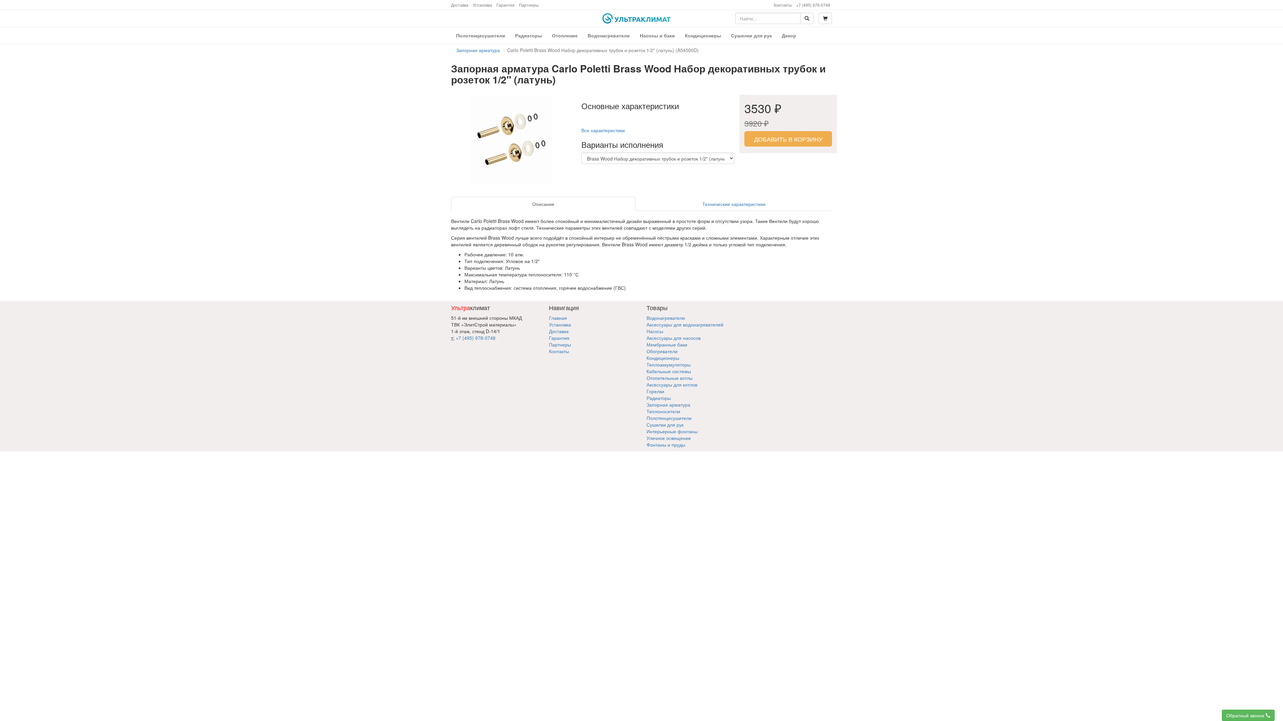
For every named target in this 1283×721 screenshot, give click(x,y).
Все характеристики (603, 130)
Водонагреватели (666, 317)
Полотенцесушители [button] (480, 35)
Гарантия (505, 5)
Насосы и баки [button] (657, 35)
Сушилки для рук (665, 424)
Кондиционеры (663, 357)
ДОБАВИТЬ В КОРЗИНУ (788, 139)
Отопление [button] (565, 35)
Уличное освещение (669, 438)
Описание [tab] (543, 204)
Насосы (655, 331)
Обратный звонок (1246, 715)
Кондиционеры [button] (703, 35)
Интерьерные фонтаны (672, 431)
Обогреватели (662, 351)
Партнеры (529, 5)
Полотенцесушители (669, 418)
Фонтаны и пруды (666, 444)
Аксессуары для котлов (672, 384)
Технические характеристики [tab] (733, 204)
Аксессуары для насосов (674, 337)
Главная (558, 317)
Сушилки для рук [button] (751, 35)
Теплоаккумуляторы (669, 364)
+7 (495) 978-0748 (813, 5)
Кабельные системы (669, 371)
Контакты (783, 5)
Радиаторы (659, 398)
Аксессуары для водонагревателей (685, 324)
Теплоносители (663, 411)
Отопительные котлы (670, 378)
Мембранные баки (667, 344)
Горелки (655, 391)
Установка (482, 5)
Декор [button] (789, 35)
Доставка (459, 5)
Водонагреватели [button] (609, 35)
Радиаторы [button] (528, 35)
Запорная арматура (668, 404)
